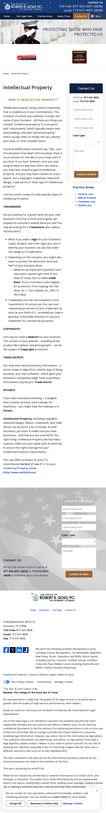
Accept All (15, 803)
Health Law (84, 205)
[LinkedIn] (19, 650)
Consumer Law (86, 201)
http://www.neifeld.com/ (19, 472)
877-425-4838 (24, 630)
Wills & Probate (87, 197)
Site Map (57, 610)
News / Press (64, 16)
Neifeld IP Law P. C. (32, 464)
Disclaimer (44, 610)
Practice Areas (45, 16)
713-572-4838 (20, 634)
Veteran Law (85, 194)
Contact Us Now (86, 174)
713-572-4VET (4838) (88, 10)
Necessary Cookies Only (44, 803)
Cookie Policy (44, 681)
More (98, 16)
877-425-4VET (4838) (88, 6)
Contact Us (95, 2)
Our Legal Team (24, 16)
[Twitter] (13, 650)
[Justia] (26, 650)
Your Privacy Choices (22, 681)
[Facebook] (6, 650)
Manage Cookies (64, 681)
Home (7, 16)
